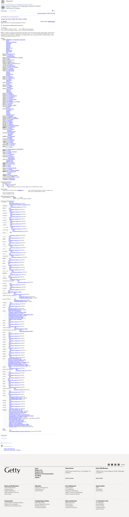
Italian (21, 57)
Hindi (9, 150)
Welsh (9, 106)
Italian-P (8, 48)
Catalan (8, 73)
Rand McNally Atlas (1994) (15, 399)
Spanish (8, 44)
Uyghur (11, 141)
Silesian (11, 124)
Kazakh (12, 132)
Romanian (8, 43)
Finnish (8, 112)
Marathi (10, 127)
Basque (10, 120)
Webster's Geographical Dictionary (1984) (18, 364)
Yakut (12, 162)
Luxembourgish (10, 56)
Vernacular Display (41, 13)
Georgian (10, 137)
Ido (7, 52)
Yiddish (10, 138)
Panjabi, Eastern (13, 175)
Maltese (11, 122)
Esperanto (11, 94)
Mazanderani (12, 159)
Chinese (9, 172)
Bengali (12, 145)
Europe (7, 184)
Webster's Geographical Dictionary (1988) (18, 365)
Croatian (11, 88)
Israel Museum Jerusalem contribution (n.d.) (19, 204)
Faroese (8, 113)
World (5, 183)
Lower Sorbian (13, 95)
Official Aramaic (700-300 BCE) (15, 149)
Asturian (8, 45)
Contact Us (18, 450)
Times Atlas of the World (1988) (16, 317)
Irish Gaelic (12, 66)
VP (12, 202)
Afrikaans (10, 116)
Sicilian (8, 49)
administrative (51, 21)
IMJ (10, 202)
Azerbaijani (11, 97)
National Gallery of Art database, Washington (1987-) (21, 314)
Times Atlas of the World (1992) (16, 318)
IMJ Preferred (16, 358)
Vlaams (8, 81)
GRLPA (10, 358)
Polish (10, 123)
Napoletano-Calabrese (19, 39)
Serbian (12, 156)
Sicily (9, 186)
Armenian (12, 126)
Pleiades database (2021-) (15, 418)
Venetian (10, 76)
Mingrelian (12, 136)
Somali (11, 68)
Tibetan (11, 146)
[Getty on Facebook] (109, 465)
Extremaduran (9, 74)
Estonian (16, 118)
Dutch (9, 79)
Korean (11, 142)
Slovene (8, 91)
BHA (10, 311)
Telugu (9, 166)
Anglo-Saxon (11, 77)
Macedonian (11, 158)
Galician (8, 46)
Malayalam (12, 179)
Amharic (10, 155)
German (11, 55)
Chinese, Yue (12, 163)
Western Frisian (12, 117)
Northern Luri (9, 161)
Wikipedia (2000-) (13, 426)
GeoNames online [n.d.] (14, 203)
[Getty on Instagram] (115, 465)
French (9, 61)
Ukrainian (12, 139)
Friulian (10, 82)
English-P (10, 54)
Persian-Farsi (9, 160)
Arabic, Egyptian (12, 151)
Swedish (9, 87)
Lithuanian (9, 92)
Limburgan (8, 80)
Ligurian (11, 98)
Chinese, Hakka (12, 105)
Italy (8, 185)
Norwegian (8, 51)
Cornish (7, 107)
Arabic (9, 153)
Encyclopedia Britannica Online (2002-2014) (19, 431)
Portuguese (11, 70)
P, (26, 186)
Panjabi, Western (15, 170)
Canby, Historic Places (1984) (16, 411)
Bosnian (8, 89)
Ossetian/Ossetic (11, 131)
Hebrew (11, 64)
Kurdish (10, 100)
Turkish (18, 101)
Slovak (7, 71)
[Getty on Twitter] (112, 465)
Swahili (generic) (10, 114)
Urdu (9, 174)
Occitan (8, 75)
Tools (9, 4)
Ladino (8, 111)
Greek (10, 169)
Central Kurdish (12, 168)
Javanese (8, 110)
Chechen (9, 130)
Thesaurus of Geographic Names (18, 4)
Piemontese (9, 50)
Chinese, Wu (13, 171)
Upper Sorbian (12, 99)
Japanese (13, 143)
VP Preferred (17, 311)
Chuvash (11, 129)
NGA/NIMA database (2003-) (15, 292)
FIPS (8, 58)
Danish (10, 86)
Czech (9, 85)
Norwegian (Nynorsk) (11, 42)
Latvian (10, 93)
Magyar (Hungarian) (14, 125)
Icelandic (11, 102)
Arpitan (8, 83)
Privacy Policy (12, 450)
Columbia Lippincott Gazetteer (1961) (17, 312)
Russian (10, 135)
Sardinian (11, 119)
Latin (7, 40)
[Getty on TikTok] (119, 465)
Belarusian (12, 178)
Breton (10, 104)
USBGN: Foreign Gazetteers (15, 319)
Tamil (9, 165)
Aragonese (11, 69)
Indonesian (11, 108)
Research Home (4, 4)
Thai (18, 176)
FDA (13, 311)
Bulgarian (10, 134)
